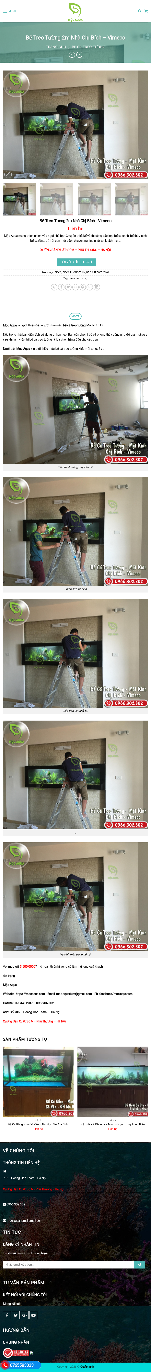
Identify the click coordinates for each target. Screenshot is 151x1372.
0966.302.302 (15, 1204)
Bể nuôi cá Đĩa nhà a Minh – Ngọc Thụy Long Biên (113, 1124)
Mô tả (75, 316)
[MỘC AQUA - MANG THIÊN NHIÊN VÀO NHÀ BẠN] (75, 11)
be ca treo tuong (78, 278)
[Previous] (10, 125)
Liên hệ (75, 228)
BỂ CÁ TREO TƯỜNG (88, 47)
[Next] (140, 125)
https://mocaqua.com (31, 994)
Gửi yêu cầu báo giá (77, 262)
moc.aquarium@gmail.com (24, 1221)
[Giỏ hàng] (146, 11)
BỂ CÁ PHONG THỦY (74, 272)
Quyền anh (87, 1366)
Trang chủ (56, 47)
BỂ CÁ (58, 272)
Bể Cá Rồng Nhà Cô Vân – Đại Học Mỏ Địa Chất (38, 1124)
